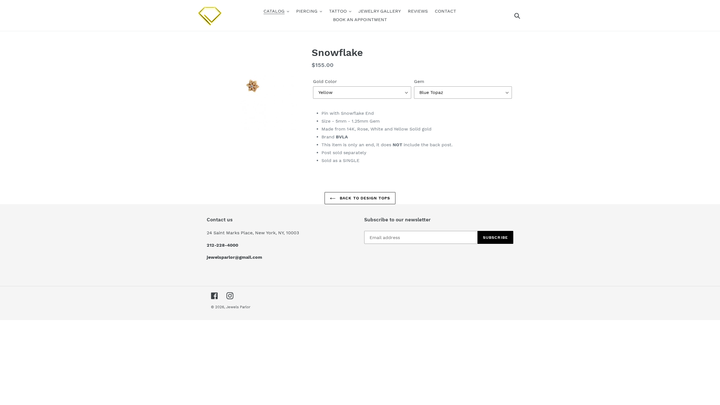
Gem (419, 81)
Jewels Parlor (238, 307)
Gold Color (325, 81)
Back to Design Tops (364, 198)
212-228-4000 (222, 245)
